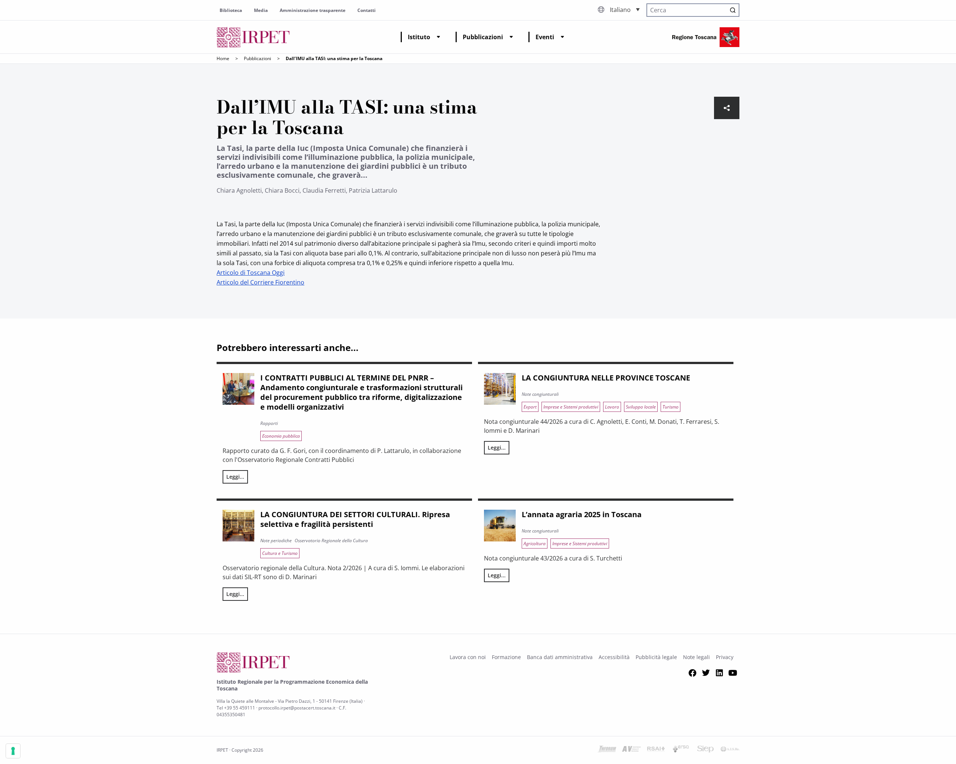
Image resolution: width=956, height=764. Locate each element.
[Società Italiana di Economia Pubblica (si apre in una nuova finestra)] (705, 750)
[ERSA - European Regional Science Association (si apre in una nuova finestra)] (680, 750)
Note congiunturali (540, 394)
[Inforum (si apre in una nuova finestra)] (607, 750)
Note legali (696, 657)
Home (223, 58)
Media (261, 10)
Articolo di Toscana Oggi (251, 272)
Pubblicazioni (483, 37)
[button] (624, 9)
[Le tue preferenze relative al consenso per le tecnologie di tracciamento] (13, 751)
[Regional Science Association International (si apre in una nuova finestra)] (656, 750)
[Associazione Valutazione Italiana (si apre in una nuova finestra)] (631, 750)
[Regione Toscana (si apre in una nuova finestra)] (705, 37)
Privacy (724, 657)
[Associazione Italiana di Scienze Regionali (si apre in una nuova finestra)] (730, 750)
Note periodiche (276, 540)
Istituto (419, 37)
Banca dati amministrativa (560, 657)
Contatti (366, 10)
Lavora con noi (468, 657)
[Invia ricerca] (733, 10)
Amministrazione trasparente (312, 10)
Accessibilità (614, 657)
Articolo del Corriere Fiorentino (260, 282)
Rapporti (269, 423)
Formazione (506, 657)
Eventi (545, 37)
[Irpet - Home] (253, 37)
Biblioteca (231, 10)
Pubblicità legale (656, 657)
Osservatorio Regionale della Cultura (331, 540)
